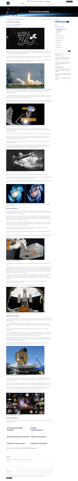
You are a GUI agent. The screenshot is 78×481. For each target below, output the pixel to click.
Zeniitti (56, 4)
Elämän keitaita (58, 45)
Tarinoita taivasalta (58, 40)
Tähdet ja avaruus (34, 1)
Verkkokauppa (47, 1)
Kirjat (34, 4)
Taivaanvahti (41, 1)
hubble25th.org (30, 448)
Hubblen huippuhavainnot (36, 429)
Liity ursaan (69, 1)
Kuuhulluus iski (57, 55)
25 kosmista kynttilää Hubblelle (14, 429)
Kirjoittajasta (59, 31)
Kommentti (8, 461)
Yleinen (67, 21)
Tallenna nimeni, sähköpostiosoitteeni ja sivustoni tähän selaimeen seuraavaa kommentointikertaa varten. (27, 476)
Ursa (28, 1)
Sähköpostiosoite (9, 471)
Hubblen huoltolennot (38, 436)
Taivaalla (40, 4)
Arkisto (58, 33)
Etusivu (22, 4)
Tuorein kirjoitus (59, 30)
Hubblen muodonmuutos (16, 443)
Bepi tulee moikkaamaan (47, 19)
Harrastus (30, 4)
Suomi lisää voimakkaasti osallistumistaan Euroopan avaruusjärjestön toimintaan (62, 62)
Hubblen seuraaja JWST (38, 443)
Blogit (36, 4)
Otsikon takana (58, 42)
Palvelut (25, 4)
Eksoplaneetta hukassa (59, 37)
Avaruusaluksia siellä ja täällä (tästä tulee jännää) (15, 19)
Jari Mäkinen (19, 24)
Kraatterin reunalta (58, 35)
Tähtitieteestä (45, 4)
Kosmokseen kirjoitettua (59, 26)
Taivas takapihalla (58, 47)
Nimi (7, 469)
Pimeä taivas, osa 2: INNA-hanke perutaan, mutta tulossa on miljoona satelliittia (63, 58)
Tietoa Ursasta (51, 4)
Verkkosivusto (8, 473)
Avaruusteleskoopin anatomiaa (18, 436)
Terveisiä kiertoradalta (60, 21)
